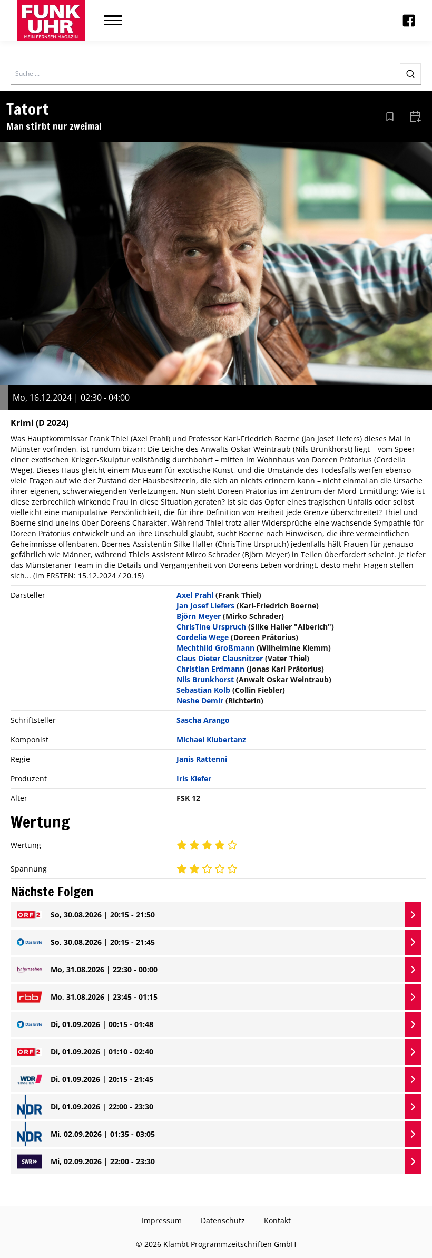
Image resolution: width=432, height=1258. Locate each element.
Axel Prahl (194, 595)
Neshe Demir (199, 700)
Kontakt (277, 1220)
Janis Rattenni (201, 759)
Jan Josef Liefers (205, 606)
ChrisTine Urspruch (211, 627)
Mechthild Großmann (215, 648)
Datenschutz (223, 1220)
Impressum (162, 1220)
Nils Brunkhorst (205, 679)
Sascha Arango (203, 720)
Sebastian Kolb (203, 690)
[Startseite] (51, 20)
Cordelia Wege (202, 637)
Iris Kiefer (193, 778)
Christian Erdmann (210, 669)
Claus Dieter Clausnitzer (219, 658)
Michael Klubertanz (211, 739)
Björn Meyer (198, 616)
